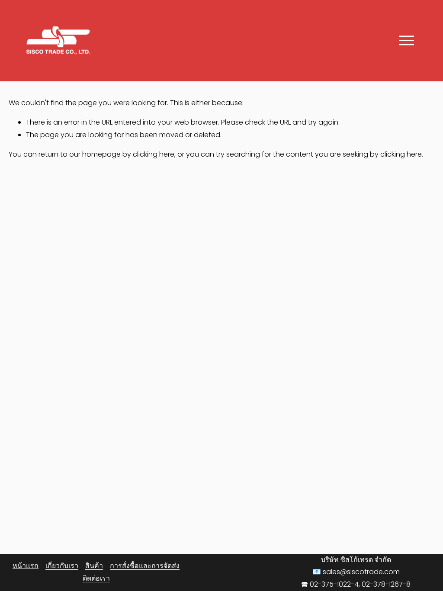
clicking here (153, 154)
